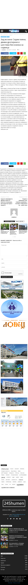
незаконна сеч (14, 479)
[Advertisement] (14, 14)
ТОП (8, 36)
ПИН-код (17, 472)
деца (3, 477)
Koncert (11, 468)
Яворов (2, 474)
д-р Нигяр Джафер (22, 474)
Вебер (19, 471)
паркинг (2, 481)
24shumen (5, 469)
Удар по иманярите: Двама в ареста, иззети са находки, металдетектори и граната (7, 202)
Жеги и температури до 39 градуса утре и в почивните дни (5, 232)
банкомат (7, 474)
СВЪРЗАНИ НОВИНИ (9, 221)
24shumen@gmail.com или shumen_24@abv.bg (17, 515)
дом (1, 34)
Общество (21, 229)
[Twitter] (11, 519)
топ (10, 484)
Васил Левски (13, 471)
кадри (13, 477)
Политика (3, 567)
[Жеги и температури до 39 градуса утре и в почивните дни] (5, 227)
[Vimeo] (14, 519)
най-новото (8, 479)
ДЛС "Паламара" (4, 472)
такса (2, 484)
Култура (2, 569)
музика (2, 479)
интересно (9, 477)
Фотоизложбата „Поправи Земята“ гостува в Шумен (16, 544)
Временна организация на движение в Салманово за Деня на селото (13, 232)
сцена (24, 481)
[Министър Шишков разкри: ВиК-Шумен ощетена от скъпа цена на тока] (23, 227)
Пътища (11, 229)
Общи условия (16, 582)
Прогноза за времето (5, 229)
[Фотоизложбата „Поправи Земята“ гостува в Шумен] (4, 545)
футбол (13, 484)
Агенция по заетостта (5, 471)
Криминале (6, 34)
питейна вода (8, 481)
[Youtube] (20, 519)
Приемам (10, 582)
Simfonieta (22, 468)
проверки (14, 481)
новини (21, 480)
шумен (20, 484)
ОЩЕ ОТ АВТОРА (19, 221)
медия (21, 477)
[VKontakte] (17, 519)
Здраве (2, 562)
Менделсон (11, 472)
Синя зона (22, 472)
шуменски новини (7, 487)
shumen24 (17, 468)
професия (20, 481)
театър (6, 484)
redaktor (4, 49)
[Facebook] (8, 519)
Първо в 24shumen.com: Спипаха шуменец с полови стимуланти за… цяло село (21, 202)
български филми (14, 474)
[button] (25, 31)
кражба (17, 477)
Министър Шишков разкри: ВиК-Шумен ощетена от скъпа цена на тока (23, 232)
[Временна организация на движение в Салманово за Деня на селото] (14, 227)
